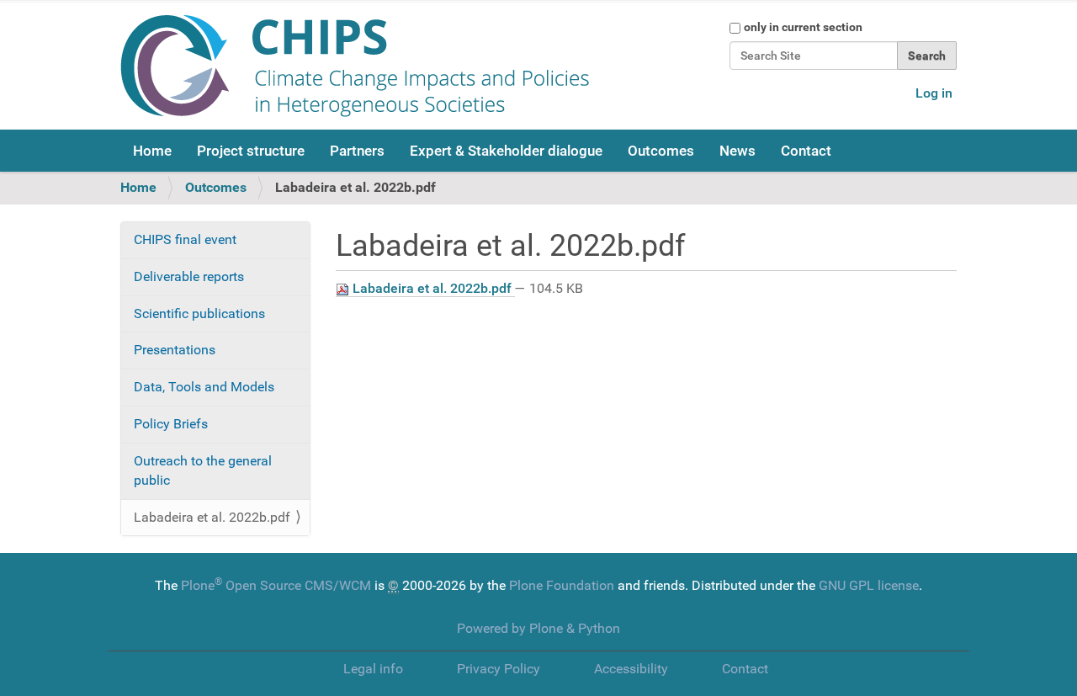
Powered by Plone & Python (538, 628)
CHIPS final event (185, 239)
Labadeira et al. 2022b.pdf (432, 288)
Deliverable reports (189, 276)
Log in (933, 93)
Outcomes (661, 150)
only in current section (803, 27)
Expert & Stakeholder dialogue (506, 150)
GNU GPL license (869, 585)
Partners (357, 150)
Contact (806, 150)
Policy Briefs (171, 424)
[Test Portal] (354, 66)
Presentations (174, 350)
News (737, 150)
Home (152, 150)
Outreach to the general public (203, 470)
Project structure (251, 150)
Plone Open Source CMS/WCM (276, 585)
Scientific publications (199, 313)
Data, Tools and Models (204, 387)
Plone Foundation (561, 585)
